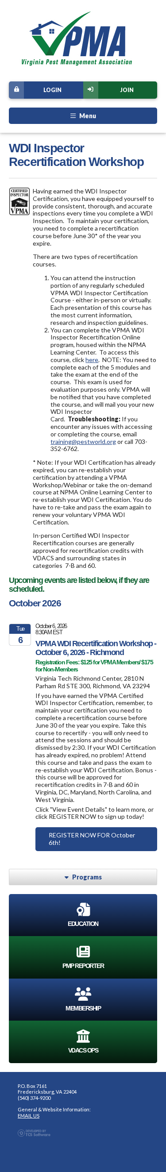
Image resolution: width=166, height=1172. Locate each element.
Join (127, 90)
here (91, 359)
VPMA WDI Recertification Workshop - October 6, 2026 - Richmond (95, 648)
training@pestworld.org (83, 441)
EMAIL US (28, 1115)
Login (52, 90)
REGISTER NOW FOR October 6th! (92, 838)
